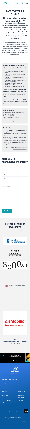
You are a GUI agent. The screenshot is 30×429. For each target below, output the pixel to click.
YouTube (20, 400)
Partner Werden (15, 350)
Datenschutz (16, 421)
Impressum (7, 421)
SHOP (3, 402)
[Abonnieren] (27, 383)
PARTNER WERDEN (6, 400)
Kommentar (5, 191)
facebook (21, 395)
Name (3, 167)
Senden (6, 210)
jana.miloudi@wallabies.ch (19, 149)
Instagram (21, 397)
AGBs (24, 421)
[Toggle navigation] (27, 3)
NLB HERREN (5, 395)
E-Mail (3, 175)
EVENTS (4, 397)
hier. (18, 54)
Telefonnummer (5, 183)
